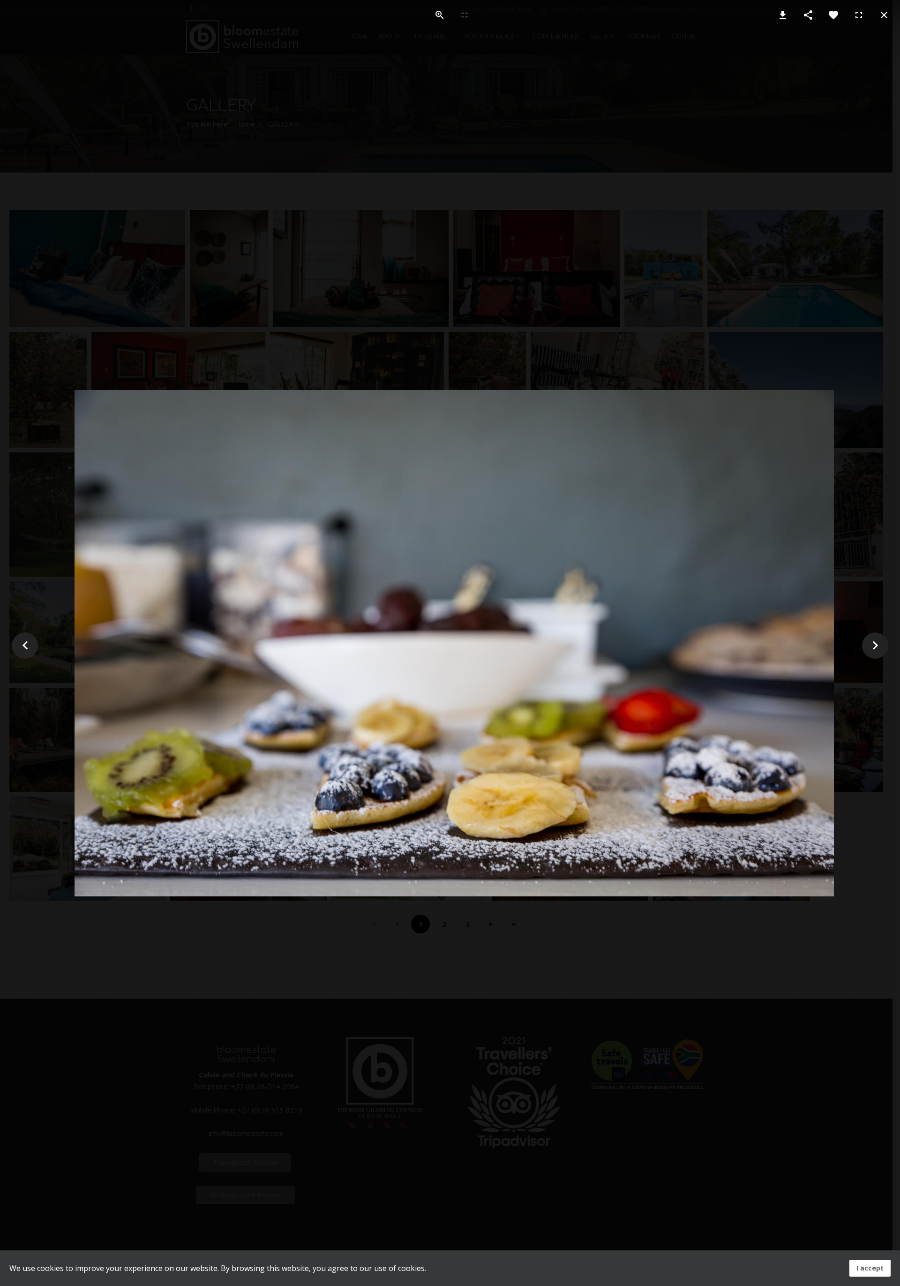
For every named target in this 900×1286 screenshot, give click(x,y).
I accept (870, 1267)
